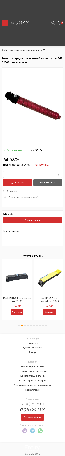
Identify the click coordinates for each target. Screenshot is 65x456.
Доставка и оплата (32, 347)
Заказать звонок (32, 417)
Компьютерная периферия (32, 380)
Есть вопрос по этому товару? (23, 197)
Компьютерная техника (32, 366)
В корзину (20, 182)
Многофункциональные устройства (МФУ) (25, 50)
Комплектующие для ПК (32, 376)
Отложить (12, 191)
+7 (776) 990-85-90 (32, 410)
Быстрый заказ (47, 182)
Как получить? (42, 165)
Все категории (32, 390)
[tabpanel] (17, 289)
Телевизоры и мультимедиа (32, 371)
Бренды (32, 352)
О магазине (32, 343)
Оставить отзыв (32, 220)
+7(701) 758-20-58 (32, 404)
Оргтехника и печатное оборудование (32, 385)
